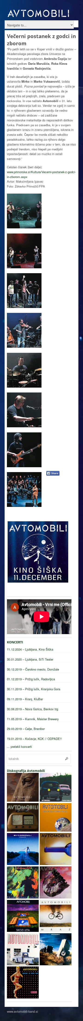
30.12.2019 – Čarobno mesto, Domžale (33, 669)
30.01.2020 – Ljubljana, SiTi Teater (30, 659)
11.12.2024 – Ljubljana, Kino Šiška (30, 649)
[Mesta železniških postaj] (55, 830)
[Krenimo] (23, 964)
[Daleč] (23, 800)
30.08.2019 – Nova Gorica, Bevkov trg (32, 709)
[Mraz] (55, 930)
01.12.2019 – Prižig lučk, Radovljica (31, 679)
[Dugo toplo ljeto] (55, 964)
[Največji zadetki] (55, 864)
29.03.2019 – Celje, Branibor (26, 728)
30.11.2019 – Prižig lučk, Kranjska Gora (33, 689)
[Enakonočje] (23, 864)
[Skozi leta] (23, 930)
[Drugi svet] (55, 897)
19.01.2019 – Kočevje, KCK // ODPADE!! (34, 738)
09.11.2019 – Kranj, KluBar (25, 699)
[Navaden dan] (23, 897)
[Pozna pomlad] (55, 800)
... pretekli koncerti (19, 746)
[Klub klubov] (23, 830)
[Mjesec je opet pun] (23, 997)
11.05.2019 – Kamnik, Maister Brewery (33, 719)
